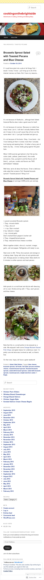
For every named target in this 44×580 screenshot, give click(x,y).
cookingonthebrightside (19, 13)
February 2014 (8, 432)
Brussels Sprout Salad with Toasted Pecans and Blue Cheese (16, 56)
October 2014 (8, 420)
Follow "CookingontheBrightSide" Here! (19, 532)
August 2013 (7, 447)
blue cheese (32, 364)
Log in (5, 510)
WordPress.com (9, 518)
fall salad (25, 366)
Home (6, 37)
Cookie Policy (8, 571)
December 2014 (8, 417)
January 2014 (8, 435)
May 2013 (6, 454)
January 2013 (8, 464)
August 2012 (7, 476)
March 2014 (7, 430)
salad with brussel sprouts (18, 371)
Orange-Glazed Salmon (11, 397)
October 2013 (8, 442)
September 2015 (9, 410)
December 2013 (8, 437)
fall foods (18, 366)
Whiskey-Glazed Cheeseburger (14, 394)
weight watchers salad (27, 373)
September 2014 (9, 422)
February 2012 (8, 491)
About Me (14, 37)
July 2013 (6, 449)
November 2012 (9, 469)
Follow (7, 548)
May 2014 (6, 425)
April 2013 (7, 457)
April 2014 (7, 427)
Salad (11, 364)
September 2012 (9, 474)
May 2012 (6, 484)
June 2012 (7, 481)
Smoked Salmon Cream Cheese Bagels (17, 401)
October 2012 (8, 471)
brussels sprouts (9, 366)
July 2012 (6, 479)
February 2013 (8, 461)
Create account (8, 508)
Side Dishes (18, 364)
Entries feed (7, 513)
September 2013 (9, 444)
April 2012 (7, 486)
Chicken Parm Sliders (11, 392)
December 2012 (8, 466)
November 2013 (9, 439)
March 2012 (7, 489)
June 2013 (7, 452)
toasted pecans (14, 373)
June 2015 (7, 415)
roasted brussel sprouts (17, 369)
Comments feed (9, 515)
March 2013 (7, 459)
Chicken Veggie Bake (11, 399)
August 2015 (7, 413)
